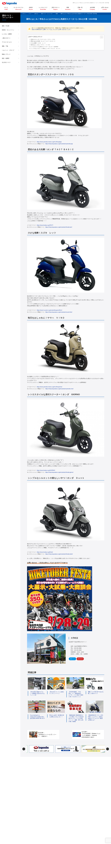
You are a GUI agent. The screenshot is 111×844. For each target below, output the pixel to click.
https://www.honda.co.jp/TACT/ (45, 225)
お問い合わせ (104, 8)
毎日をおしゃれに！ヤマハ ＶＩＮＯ (40, 44)
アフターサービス (7, 42)
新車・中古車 (5, 26)
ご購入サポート (6, 38)
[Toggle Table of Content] (101, 37)
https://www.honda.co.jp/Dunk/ (45, 552)
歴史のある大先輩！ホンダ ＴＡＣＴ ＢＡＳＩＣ (43, 41)
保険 (67, 8)
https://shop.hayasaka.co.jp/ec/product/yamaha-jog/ (59, 143)
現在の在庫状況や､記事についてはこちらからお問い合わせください (51, 29)
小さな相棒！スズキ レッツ (38, 43)
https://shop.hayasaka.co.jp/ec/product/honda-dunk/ (59, 554)
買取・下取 (5, 46)
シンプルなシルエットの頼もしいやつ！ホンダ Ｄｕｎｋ (45, 48)
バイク (29, 13)
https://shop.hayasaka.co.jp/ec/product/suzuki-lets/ (58, 312)
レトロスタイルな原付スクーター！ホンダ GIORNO (44, 46)
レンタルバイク (43, 8)
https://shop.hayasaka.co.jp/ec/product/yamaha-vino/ (59, 388)
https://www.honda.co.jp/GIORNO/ (46, 470)
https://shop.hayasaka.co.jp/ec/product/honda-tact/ (58, 227)
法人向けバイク (6, 62)
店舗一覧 (80, 8)
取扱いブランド (6, 54)
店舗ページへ (72, 658)
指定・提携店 (5, 58)
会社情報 (92, 8)
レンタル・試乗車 (7, 34)
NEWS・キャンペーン (8, 30)
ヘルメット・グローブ (8, 50)
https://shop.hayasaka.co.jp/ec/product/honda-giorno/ (59, 472)
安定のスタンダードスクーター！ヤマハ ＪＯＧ (43, 39)
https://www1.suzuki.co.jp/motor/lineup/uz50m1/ (49, 310)
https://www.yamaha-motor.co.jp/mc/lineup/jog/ (49, 141)
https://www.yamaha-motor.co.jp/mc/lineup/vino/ (49, 386)
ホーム (6, 8)
